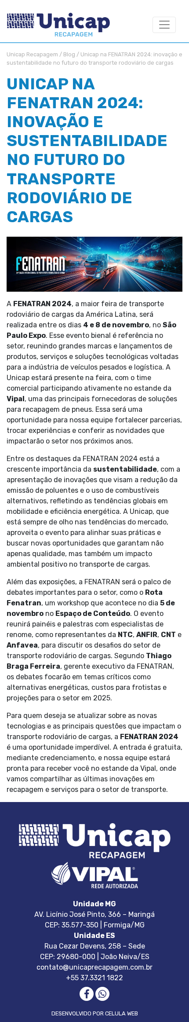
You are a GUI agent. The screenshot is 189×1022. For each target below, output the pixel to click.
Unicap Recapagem (32, 54)
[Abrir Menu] (164, 25)
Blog (69, 54)
